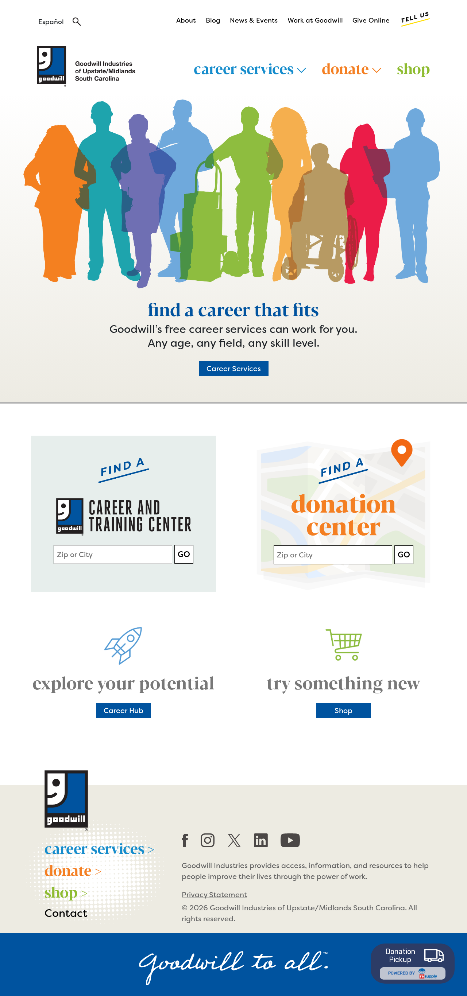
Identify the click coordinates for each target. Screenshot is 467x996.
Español (51, 21)
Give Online (371, 20)
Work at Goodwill (315, 20)
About (186, 20)
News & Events (254, 20)
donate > (73, 869)
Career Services (234, 368)
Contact (66, 913)
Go (184, 554)
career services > (100, 847)
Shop (413, 67)
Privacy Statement (214, 894)
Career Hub (123, 710)
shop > (66, 891)
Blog (213, 20)
